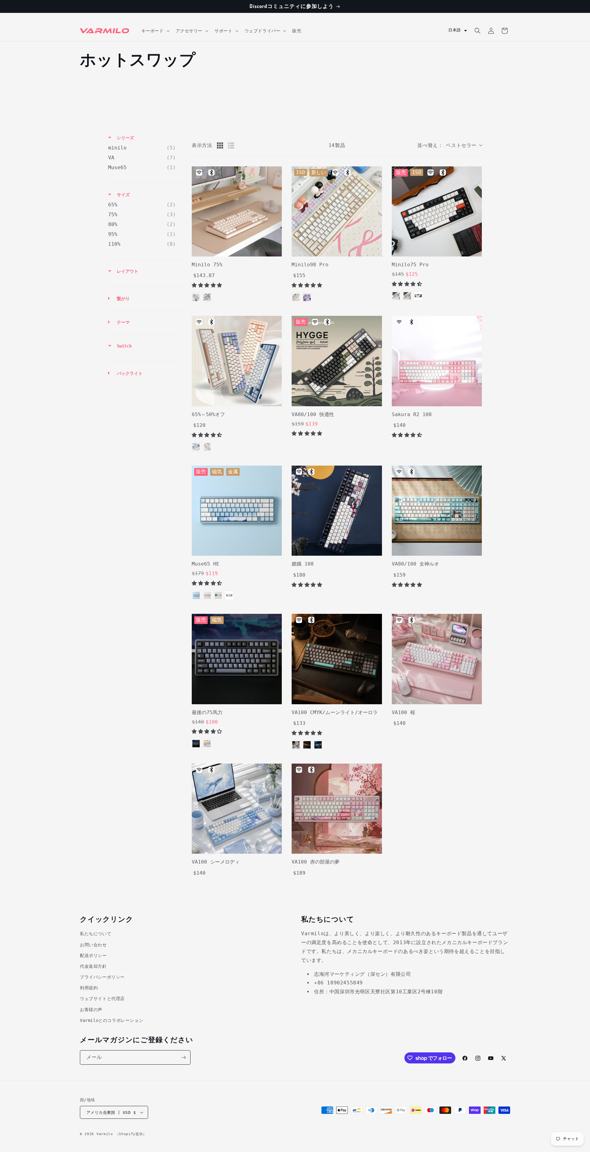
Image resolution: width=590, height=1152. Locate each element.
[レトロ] (418, 296)
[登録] (183, 1057)
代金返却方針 (93, 966)
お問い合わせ (93, 944)
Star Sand (296, 297)
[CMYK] (296, 745)
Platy (307, 297)
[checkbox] (143, 148)
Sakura (207, 595)
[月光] (307, 745)
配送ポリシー (93, 955)
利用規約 (89, 987)
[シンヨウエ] (229, 595)
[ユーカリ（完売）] (207, 297)
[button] (155, 30)
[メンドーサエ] (207, 743)
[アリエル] (196, 595)
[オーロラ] (318, 745)
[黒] (196, 743)
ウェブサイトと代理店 (102, 998)
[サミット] (218, 595)
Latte (196, 297)
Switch (123, 411)
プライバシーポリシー (102, 977)
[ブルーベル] (396, 296)
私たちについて (95, 933)
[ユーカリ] (407, 296)
